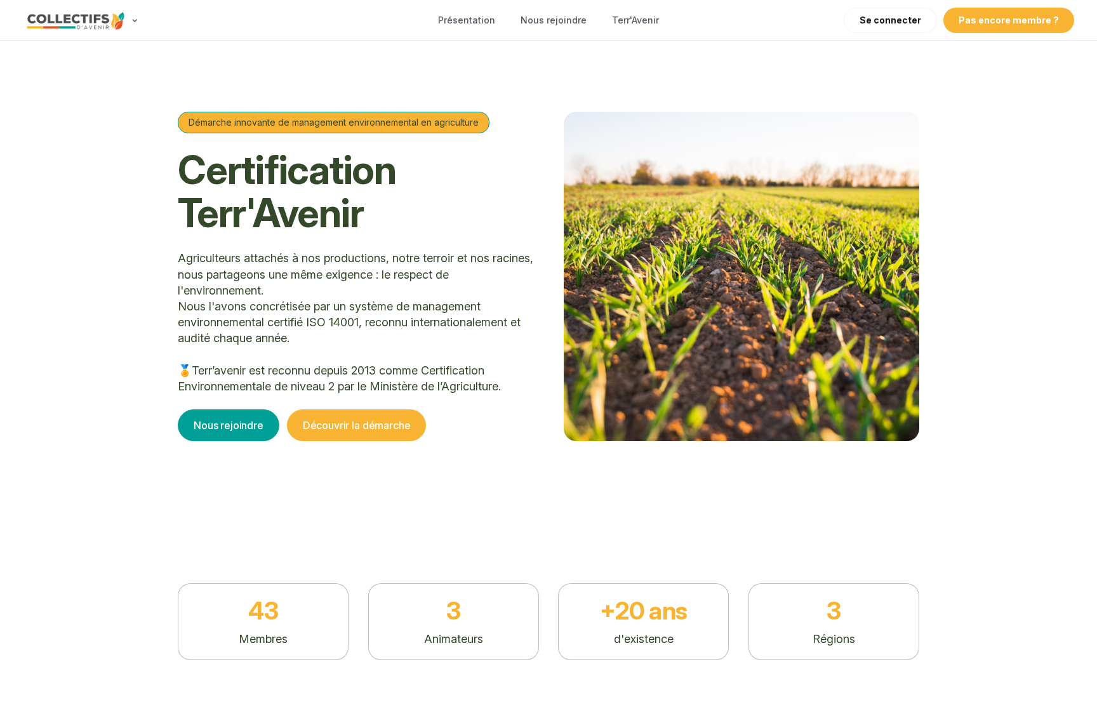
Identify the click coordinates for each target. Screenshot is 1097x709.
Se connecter (890, 20)
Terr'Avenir (635, 20)
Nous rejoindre (554, 20)
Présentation (466, 20)
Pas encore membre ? (1009, 20)
